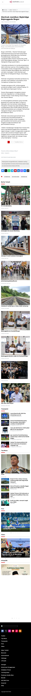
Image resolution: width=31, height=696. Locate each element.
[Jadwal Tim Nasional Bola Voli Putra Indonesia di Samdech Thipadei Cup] (5, 444)
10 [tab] (25, 558)
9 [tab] (23, 558)
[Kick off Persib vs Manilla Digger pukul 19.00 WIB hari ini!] (5, 488)
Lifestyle (3, 660)
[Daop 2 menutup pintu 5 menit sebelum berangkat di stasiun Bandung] (15, 220)
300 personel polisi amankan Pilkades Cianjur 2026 (15, 473)
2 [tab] (13, 533)
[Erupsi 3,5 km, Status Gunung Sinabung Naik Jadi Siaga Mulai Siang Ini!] (5, 481)
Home (5, 10)
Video (3, 534)
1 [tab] (11, 533)
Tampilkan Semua (18, 142)
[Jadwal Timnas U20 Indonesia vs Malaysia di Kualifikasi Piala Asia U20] (5, 495)
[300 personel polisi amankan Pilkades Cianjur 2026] (15, 464)
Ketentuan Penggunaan (8, 667)
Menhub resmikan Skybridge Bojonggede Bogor (15, 11)
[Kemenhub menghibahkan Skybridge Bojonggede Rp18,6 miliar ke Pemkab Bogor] (15, 345)
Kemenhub (24, 176)
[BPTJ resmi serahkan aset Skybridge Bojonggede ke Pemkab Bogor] (15, 320)
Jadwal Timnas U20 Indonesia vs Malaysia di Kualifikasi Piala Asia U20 (19, 495)
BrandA (3, 677)
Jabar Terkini (12, 10)
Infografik (4, 560)
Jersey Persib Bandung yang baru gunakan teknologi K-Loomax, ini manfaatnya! (18, 422)
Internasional (5, 655)
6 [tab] (16, 558)
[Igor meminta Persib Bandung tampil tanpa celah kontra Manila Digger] (5, 437)
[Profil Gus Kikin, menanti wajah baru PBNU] (5, 502)
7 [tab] (19, 558)
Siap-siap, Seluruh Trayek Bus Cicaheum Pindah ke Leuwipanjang (15, 205)
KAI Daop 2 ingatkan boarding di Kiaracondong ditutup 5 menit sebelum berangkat (15, 255)
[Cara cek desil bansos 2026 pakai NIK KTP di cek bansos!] (5, 430)
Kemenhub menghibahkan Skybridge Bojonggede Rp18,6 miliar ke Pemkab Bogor (14, 355)
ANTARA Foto (5, 680)
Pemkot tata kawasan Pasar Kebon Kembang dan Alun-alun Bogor (15, 402)
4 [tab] (18, 533)
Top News (4, 450)
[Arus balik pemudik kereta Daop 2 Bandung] (14, 370)
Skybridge (7, 176)
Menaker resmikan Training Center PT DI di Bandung (13, 553)
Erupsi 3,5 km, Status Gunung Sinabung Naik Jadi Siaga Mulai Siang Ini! (19, 480)
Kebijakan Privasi (6, 670)
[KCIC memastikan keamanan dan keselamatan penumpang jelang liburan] (15, 270)
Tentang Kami (5, 672)
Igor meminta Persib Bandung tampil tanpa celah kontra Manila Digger (19, 436)
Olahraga (3, 658)
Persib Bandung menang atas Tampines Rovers (14, 527)
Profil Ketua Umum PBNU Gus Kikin (14, 613)
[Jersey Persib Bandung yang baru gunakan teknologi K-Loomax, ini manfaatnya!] (5, 423)
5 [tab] (20, 533)
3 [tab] (15, 533)
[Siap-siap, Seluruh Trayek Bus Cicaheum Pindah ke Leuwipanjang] (15, 195)
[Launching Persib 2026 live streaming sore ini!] (5, 415)
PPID (2, 685)
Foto (2, 508)
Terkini (3, 636)
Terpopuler (4, 409)
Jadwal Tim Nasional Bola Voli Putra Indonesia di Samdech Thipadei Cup (18, 444)
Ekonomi (3, 653)
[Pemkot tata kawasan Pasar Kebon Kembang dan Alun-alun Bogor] (15, 392)
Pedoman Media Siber (7, 675)
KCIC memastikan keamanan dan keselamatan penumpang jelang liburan (15, 280)
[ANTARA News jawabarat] (16, 1)
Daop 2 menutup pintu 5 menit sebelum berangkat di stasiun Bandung (13, 230)
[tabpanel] (15, 522)
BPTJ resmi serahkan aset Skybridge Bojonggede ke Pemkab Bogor (12, 330)
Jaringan (3, 664)
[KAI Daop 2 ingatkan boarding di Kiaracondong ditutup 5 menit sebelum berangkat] (15, 245)
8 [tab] (21, 558)
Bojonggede (15, 176)
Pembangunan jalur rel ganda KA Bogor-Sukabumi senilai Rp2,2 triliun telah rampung (14, 305)
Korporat (3, 683)
